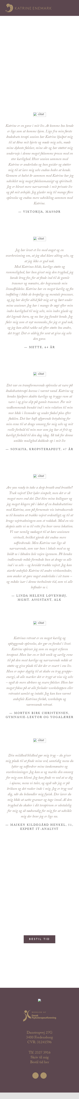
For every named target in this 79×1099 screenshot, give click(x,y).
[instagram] (43, 1075)
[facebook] (35, 1075)
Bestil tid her (39, 1062)
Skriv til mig (39, 1058)
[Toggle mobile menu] (71, 8)
